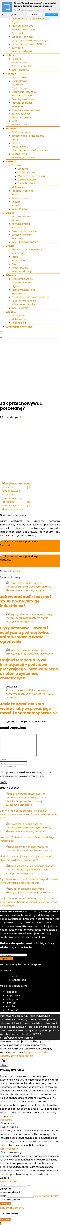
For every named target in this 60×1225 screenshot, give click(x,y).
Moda (15, 257)
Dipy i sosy (17, 84)
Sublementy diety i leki (24, 304)
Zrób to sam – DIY (22, 66)
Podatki (16, 143)
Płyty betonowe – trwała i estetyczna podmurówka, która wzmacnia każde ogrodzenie (24, 634)
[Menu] (1, 332)
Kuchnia (11, 73)
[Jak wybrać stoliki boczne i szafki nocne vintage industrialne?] (30, 590)
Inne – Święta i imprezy (25, 242)
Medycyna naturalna (23, 290)
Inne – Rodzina (20, 209)
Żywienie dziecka (27, 183)
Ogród (15, 22)
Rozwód (16, 205)
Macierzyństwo (26, 172)
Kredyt (15, 139)
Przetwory (17, 106)
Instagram (12, 999)
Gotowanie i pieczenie (24, 92)
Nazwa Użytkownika (11, 1192)
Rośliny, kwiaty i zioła (23, 29)
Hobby (10, 55)
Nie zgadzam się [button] (24, 1056)
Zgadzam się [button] (7, 1056)
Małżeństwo (18, 187)
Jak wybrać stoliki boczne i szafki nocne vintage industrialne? (25, 601)
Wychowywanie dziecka (31, 176)
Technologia (19, 322)
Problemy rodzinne (22, 191)
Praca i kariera (20, 146)
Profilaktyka (18, 293)
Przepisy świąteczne (23, 99)
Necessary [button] (6, 1119)
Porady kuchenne (22, 95)
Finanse (11, 128)
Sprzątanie (18, 33)
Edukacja (22, 168)
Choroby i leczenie (22, 279)
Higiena (16, 286)
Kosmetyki (18, 253)
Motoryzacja (19, 319)
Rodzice (16, 201)
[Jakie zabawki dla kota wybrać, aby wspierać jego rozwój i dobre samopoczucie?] (30, 697)
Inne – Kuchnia (20, 124)
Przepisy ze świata (22, 102)
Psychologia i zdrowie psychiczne (30, 297)
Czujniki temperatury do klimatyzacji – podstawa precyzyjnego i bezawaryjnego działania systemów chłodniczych (29, 669)
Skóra (15, 264)
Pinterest (11, 1002)
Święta (10, 213)
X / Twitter (12, 1010)
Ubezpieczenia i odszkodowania (30, 150)
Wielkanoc (18, 238)
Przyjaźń (16, 194)
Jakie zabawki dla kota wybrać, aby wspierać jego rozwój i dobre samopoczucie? (28, 708)
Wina (14, 121)
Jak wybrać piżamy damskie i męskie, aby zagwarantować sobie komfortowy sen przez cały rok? (28, 814)
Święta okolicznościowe (25, 231)
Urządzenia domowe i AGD (27, 44)
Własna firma (19, 154)
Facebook (11, 992)
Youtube (10, 1006)
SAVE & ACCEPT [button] (9, 1181)
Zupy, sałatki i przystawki (26, 110)
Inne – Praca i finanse (24, 157)
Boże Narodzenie (21, 216)
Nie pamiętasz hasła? (46, 1196)
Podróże (16, 59)
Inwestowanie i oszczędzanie (28, 135)
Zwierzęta (17, 47)
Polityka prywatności (36, 1052)
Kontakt (16, 976)
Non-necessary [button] (9, 1148)
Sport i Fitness (20, 62)
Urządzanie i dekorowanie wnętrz (31, 40)
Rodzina (11, 161)
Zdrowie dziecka (26, 179)
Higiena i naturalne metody (27, 249)
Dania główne (19, 81)
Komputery (18, 315)
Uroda (10, 246)
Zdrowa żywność (21, 113)
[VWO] (14, 15)
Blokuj (34, 14)
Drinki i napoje (20, 88)
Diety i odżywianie (22, 282)
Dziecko (16, 165)
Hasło (3, 1196)
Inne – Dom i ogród (22, 51)
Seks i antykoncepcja (24, 300)
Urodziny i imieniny (22, 234)
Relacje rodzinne (21, 198)
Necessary (9, 1123)
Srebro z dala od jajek (15, 565)
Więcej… (11, 312)
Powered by (6, 15)
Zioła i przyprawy (21, 117)
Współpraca (19, 980)
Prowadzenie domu (22, 26)
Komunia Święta (21, 224)
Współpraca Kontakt (19, 326)
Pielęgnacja (18, 260)
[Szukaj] (29, 1185)
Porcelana (16, 571)
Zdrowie (11, 275)
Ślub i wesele (19, 227)
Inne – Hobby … (20, 69)
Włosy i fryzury (20, 267)
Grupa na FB (13, 995)
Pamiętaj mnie (11, 1199)
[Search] (1, 337)
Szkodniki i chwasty (22, 37)
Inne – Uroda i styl (22, 271)
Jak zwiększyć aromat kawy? (20, 550)
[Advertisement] (30, 369)
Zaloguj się (5, 1203)
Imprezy (16, 220)
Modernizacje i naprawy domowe (30, 18)
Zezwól (51, 14)
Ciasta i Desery (20, 77)
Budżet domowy (21, 132)
